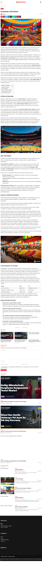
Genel (6, 6)
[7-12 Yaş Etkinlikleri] (7, 481)
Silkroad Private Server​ (29, 559)
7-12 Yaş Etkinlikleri (19, 478)
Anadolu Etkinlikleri (19, 497)
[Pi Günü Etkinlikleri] (7, 472)
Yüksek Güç (3, 541)
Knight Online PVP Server (19, 559)
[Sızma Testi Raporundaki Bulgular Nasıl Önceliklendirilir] (35, 335)
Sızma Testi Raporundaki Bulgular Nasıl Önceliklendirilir (35, 341)
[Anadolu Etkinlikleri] (7, 499)
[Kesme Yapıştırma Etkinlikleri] (7, 509)
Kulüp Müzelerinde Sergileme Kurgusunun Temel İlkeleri (6, 341)
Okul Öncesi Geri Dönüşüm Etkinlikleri (23, 488)
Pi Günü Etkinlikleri (19, 469)
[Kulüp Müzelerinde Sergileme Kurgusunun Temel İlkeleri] (7, 335)
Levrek (2, 538)
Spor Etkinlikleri (5, 88)
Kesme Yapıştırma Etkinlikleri (21, 506)
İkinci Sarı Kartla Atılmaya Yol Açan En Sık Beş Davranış (20, 341)
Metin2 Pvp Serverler (10, 559)
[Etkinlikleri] (21, 2)
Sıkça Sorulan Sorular (6, 92)
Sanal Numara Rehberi (5, 539)
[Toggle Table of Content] (12, 86)
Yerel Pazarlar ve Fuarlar (6, 91)
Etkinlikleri (4, 14)
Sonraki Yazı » (24, 327)
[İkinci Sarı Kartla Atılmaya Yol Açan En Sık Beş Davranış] (21, 335)
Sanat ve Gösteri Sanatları (7, 89)
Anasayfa (2, 6)
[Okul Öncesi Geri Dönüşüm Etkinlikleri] (7, 490)
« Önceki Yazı (17, 327)
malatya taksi (39, 559)
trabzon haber (3, 559)
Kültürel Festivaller (5, 87)
